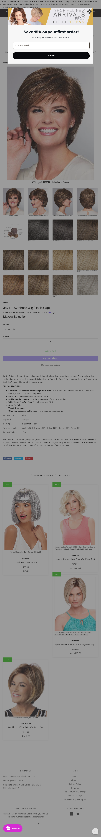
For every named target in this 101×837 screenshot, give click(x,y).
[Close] (89, 11)
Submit (51, 55)
